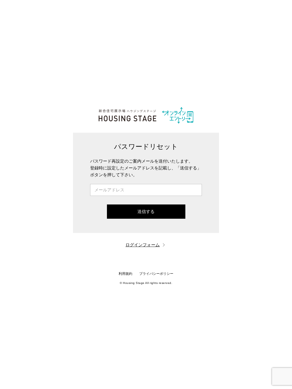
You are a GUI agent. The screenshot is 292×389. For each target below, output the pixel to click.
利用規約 (125, 274)
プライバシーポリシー (156, 274)
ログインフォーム (142, 244)
